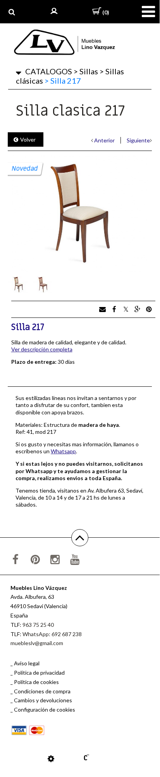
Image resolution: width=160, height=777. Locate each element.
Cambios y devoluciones (43, 700)
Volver (28, 139)
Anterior (104, 140)
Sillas (86, 71)
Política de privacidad (39, 672)
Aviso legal (27, 663)
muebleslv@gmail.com (36, 643)
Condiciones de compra (42, 691)
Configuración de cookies (44, 709)
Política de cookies (36, 682)
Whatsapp (63, 451)
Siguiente (138, 140)
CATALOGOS (48, 71)
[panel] (51, 758)
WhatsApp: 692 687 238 (52, 634)
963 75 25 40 (38, 624)
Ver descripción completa (41, 349)
